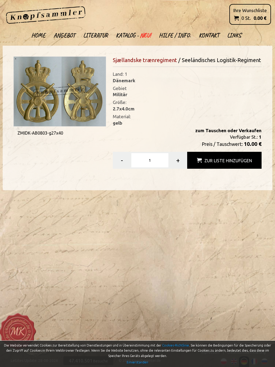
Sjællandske (128, 60)
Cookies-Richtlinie (175, 345)
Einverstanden (137, 362)
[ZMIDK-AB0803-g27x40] (59, 90)
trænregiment (160, 60)
